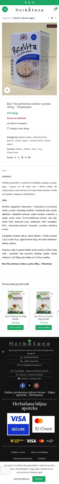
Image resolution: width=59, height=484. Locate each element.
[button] (15, 327)
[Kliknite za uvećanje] (7, 90)
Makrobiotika (40, 137)
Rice (34, 149)
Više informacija (22, 479)
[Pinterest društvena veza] (22, 157)
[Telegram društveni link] (29, 157)
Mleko (19, 149)
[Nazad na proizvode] (52, 18)
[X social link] (29, 2)
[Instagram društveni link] (33, 2)
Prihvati (39, 479)
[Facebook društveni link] (25, 2)
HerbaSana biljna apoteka (29, 406)
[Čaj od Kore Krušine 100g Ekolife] (43, 302)
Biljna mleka (25, 137)
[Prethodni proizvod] (48, 18)
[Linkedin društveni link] (25, 157)
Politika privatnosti (22, 458)
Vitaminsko (12, 152)
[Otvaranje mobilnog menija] (5, 9)
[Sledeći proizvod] (55, 18)
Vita (40, 149)
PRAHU (27, 149)
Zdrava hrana (36, 140)
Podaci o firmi (18, 452)
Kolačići (42, 458)
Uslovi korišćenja (39, 452)
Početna (6, 18)
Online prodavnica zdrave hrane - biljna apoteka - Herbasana (29, 394)
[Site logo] (29, 9)
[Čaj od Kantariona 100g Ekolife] (15, 302)
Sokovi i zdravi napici (24, 18)
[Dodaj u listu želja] (23, 294)
